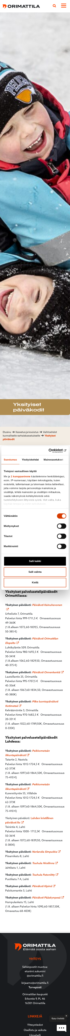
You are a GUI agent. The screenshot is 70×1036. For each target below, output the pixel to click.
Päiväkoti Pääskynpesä (46, 898)
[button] (61, 1028)
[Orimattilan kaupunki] (20, 6)
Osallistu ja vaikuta (35, 1030)
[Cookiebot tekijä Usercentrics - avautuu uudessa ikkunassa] (52, 451)
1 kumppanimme (21, 476)
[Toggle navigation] (64, 6)
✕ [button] (66, 1016)
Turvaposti (35, 987)
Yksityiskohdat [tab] (30, 459)
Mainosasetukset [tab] (53, 459)
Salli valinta (35, 571)
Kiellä (35, 582)
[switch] (61, 526)
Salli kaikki (35, 561)
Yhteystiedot (35, 1025)
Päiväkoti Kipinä (42, 886)
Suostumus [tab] (10, 459)
